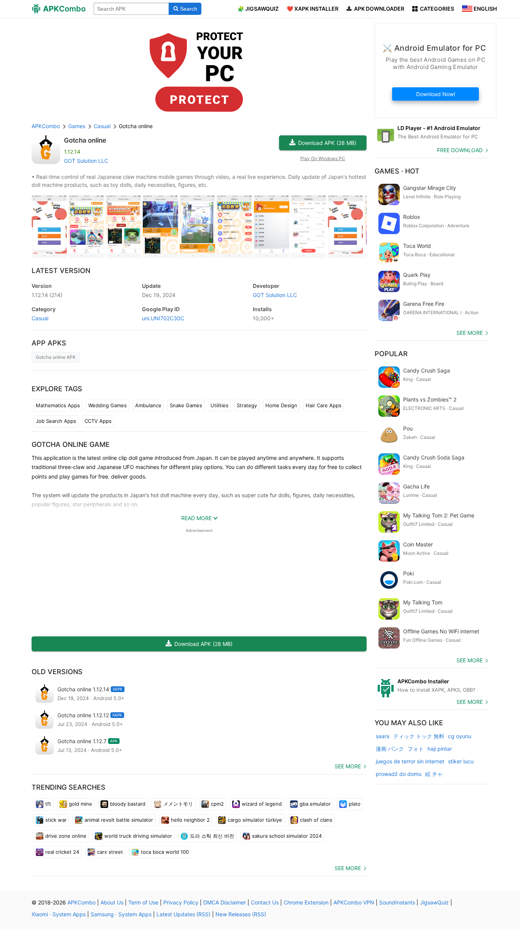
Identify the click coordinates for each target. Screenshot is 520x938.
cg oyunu (459, 736)
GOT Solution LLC (86, 160)
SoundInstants (397, 902)
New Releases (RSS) (240, 914)
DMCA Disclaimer (224, 902)
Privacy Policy (180, 902)
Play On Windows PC (322, 158)
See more (348, 766)
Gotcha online (85, 140)
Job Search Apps (56, 421)
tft (48, 804)
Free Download (460, 150)
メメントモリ (178, 804)
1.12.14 (47, 295)
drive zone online (65, 836)
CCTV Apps (98, 421)
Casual (40, 318)
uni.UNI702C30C (163, 318)
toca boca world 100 (165, 852)
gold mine (80, 804)
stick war (56, 820)
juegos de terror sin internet (410, 761)
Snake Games (186, 405)
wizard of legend (262, 804)
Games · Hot (397, 171)
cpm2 (217, 804)
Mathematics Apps (58, 405)
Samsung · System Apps (121, 914)
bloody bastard (127, 804)
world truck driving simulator (138, 836)
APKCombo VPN (353, 902)
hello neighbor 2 (190, 820)
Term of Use (143, 902)
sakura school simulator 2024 (287, 836)
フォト (416, 748)
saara (382, 736)
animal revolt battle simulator (119, 820)
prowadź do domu (398, 774)
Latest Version (61, 271)
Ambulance (148, 405)
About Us (111, 902)
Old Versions (57, 672)
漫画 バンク (390, 748)
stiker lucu (461, 761)
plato (354, 804)
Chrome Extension (306, 902)
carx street (110, 852)
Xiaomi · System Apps (59, 914)
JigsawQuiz (434, 902)
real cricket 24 (62, 852)
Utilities (219, 405)
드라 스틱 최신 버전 (212, 836)
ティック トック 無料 (418, 736)
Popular (391, 354)
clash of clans (316, 820)
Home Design (281, 405)
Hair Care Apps (323, 405)
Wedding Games (107, 405)
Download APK (327, 143)
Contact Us (265, 902)
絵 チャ (434, 774)
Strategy (247, 405)
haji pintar (439, 748)
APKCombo (46, 126)
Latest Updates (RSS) (183, 914)
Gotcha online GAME (71, 444)
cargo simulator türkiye (255, 820)
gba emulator (315, 804)
